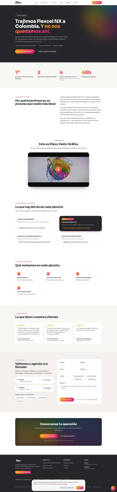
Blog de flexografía (69, 463)
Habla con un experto (26, 51)
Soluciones (44, 2)
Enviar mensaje (66, 399)
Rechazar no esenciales (67, 487)
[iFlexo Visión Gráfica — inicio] (18, 2)
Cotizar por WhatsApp (24, 472)
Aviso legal (88, 486)
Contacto (75, 2)
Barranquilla (21, 397)
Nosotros (67, 2)
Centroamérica (32, 397)
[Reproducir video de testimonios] (58, 169)
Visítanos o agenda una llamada (47, 51)
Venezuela (20, 401)
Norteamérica (43, 397)
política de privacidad (92, 399)
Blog (61, 2)
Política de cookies (97, 486)
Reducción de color (48, 468)
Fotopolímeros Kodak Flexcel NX (51, 463)
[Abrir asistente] (113, 488)
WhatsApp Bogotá (49, 436)
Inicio (36, 2)
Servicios (53, 2)
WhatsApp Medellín (68, 436)
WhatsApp (98, 2)
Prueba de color (47, 465)
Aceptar (80, 487)
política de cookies (62, 484)
